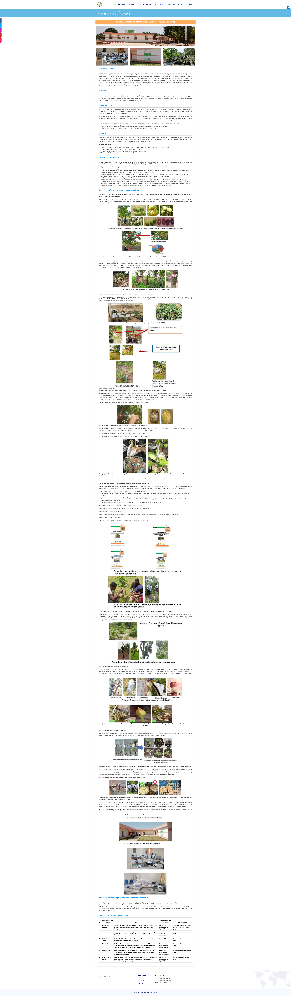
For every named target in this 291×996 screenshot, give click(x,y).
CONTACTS (191, 4)
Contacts (141, 983)
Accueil (98, 11)
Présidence (142, 980)
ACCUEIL (117, 4)
